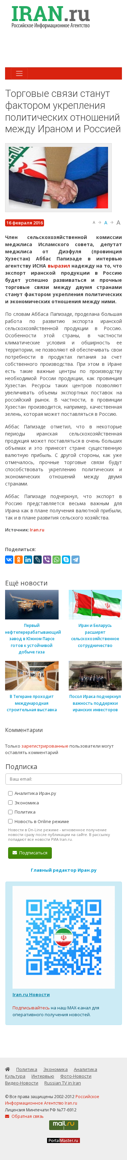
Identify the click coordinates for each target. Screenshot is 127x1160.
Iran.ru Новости (31, 994)
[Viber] (47, 560)
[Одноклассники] (19, 560)
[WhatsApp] (56, 560)
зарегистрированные (44, 746)
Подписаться (32, 853)
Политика (25, 812)
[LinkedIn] (28, 560)
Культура (15, 1076)
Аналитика (85, 1069)
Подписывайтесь (31, 1008)
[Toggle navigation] (19, 73)
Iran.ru (37, 530)
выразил (59, 265)
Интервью (42, 1076)
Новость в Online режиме (41, 821)
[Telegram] (75, 560)
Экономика (26, 803)
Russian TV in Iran (62, 1083)
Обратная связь (27, 1116)
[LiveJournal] (38, 560)
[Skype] (66, 560)
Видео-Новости (21, 1083)
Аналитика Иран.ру (35, 793)
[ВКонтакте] (9, 560)
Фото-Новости (75, 1076)
